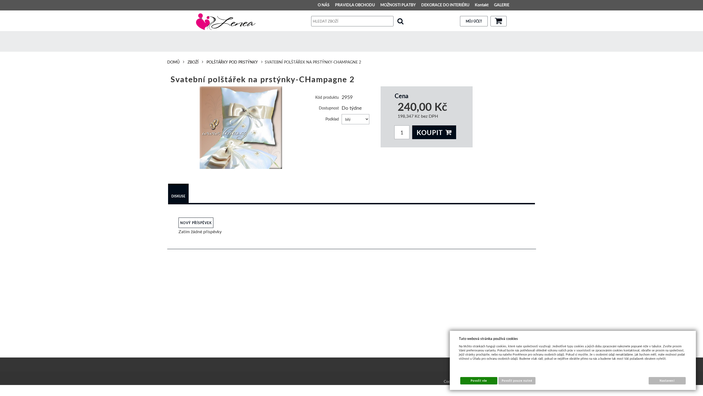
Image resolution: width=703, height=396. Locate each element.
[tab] (178, 194)
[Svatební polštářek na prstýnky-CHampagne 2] (241, 127)
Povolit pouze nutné (517, 380)
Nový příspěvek (196, 223)
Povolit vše (479, 380)
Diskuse (178, 196)
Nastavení (667, 380)
